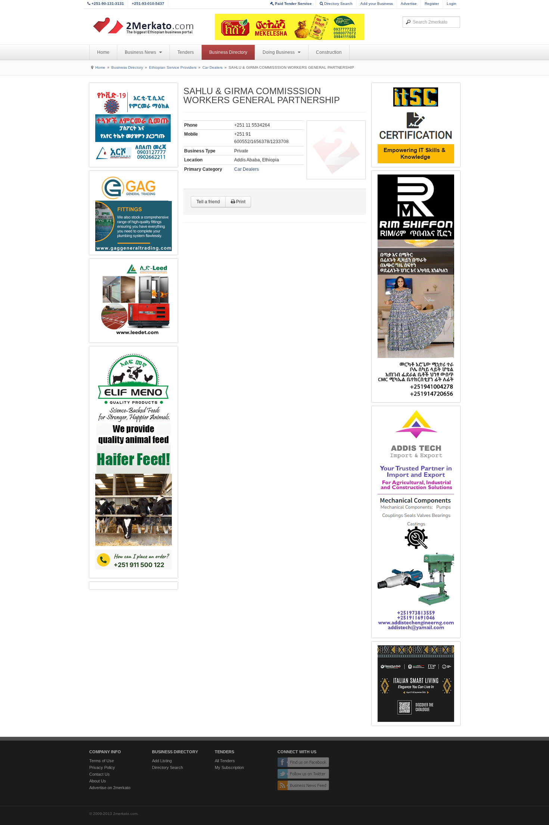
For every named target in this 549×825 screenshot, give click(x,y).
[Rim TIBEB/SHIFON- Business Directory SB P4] (415, 286)
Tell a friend (208, 201)
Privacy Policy (102, 767)
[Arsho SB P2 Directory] (133, 125)
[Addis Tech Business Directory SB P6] (415, 522)
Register (432, 3)
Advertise (409, 3)
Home (103, 52)
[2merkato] (148, 26)
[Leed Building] (133, 300)
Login (451, 3)
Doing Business (279, 52)
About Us (97, 781)
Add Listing (162, 760)
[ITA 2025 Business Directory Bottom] (415, 683)
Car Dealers (212, 67)
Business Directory (228, 52)
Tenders (185, 52)
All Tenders (225, 760)
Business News (141, 52)
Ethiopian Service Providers (172, 67)
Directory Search (338, 3)
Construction (329, 52)
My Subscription (229, 767)
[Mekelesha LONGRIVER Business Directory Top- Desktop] (289, 27)
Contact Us (99, 774)
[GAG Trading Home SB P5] (133, 212)
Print (240, 201)
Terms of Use (101, 760)
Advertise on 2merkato (109, 787)
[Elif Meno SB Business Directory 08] (133, 462)
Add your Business (376, 3)
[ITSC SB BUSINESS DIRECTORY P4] (415, 125)
